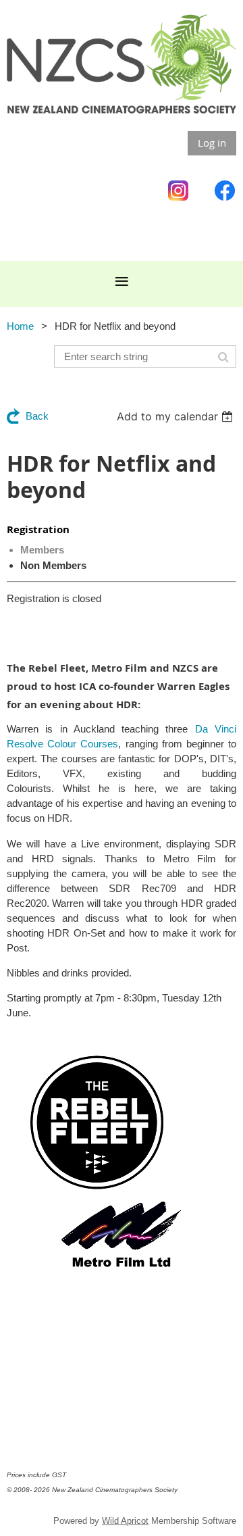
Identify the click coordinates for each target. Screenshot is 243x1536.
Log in (212, 142)
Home (20, 326)
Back (37, 416)
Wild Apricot (125, 1521)
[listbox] (176, 416)
